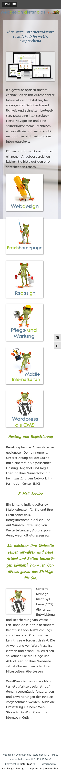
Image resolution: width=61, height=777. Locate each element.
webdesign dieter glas (14, 768)
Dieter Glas (25, 764)
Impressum (35, 768)
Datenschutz (52, 768)
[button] (9, 4)
